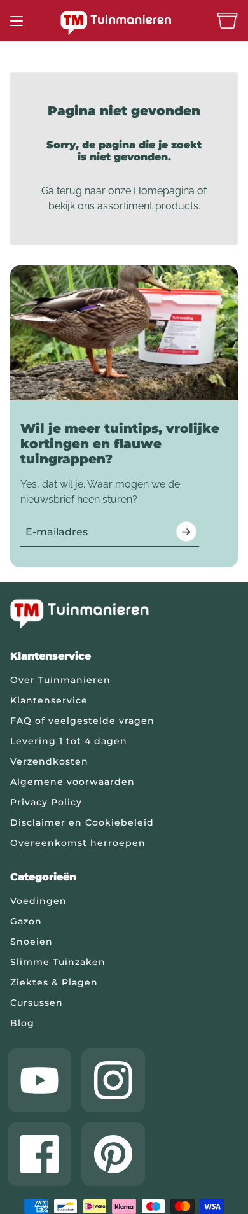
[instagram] (113, 1080)
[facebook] (39, 1154)
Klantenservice (49, 700)
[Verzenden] (186, 531)
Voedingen (38, 901)
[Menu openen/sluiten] (16, 21)
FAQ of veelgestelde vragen (82, 720)
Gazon (26, 921)
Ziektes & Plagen (54, 982)
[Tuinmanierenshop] (124, 23)
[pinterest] (113, 1154)
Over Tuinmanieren (60, 680)
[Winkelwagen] (227, 20)
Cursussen (36, 1002)
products (176, 206)
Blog (22, 1023)
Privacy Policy (46, 802)
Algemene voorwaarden (72, 781)
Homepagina (164, 191)
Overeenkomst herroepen (78, 843)
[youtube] (39, 1080)
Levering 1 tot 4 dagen (68, 741)
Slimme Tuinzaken (58, 962)
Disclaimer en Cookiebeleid (82, 822)
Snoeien (31, 941)
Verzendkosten (49, 761)
